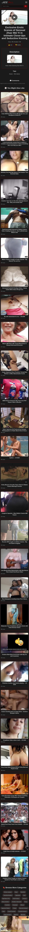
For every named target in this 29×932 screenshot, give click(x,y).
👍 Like (10, 45)
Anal (24, 895)
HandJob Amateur (8, 895)
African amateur (8, 892)
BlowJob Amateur (23, 908)
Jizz (7, 2)
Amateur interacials (16, 901)
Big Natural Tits (6, 898)
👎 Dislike (18, 45)
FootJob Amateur (23, 911)
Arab (3, 911)
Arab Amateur (16, 898)
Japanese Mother (5, 908)
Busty (25, 901)
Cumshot (7, 905)
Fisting (14, 908)
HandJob (23, 892)
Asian (16, 892)
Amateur (25, 898)
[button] (26, 2)
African (22, 905)
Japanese (17, 895)
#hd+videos (17, 74)
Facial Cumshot (11, 911)
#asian (11, 74)
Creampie (15, 905)
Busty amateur (5, 901)
